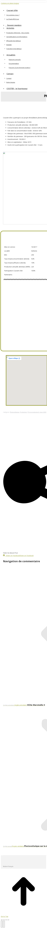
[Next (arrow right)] (4, 924)
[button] (19, 7)
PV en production (33, 412)
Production (23, 412)
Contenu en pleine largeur (10, 3)
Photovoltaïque (14, 412)
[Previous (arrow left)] (2, 924)
